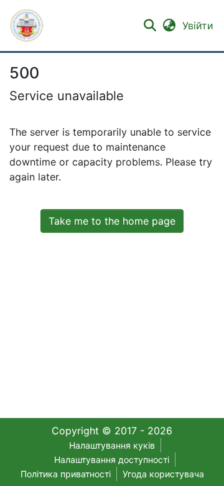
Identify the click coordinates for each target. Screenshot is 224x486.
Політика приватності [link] (66, 474)
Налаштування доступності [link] (111, 459)
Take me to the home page (112, 221)
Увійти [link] (198, 25)
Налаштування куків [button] (112, 445)
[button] (26, 25)
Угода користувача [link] (163, 474)
